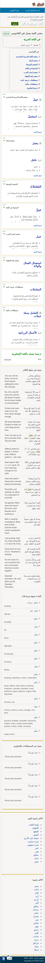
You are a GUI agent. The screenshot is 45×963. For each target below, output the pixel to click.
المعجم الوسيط (32, 64)
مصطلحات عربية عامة (29, 80)
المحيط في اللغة (31, 68)
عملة (36, 707)
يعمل (36, 611)
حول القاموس (14, 10)
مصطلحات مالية (31, 84)
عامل (36, 603)
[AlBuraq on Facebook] (3, 960)
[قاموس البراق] (38, 4)
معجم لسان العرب (31, 72)
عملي (36, 619)
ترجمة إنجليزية (32, 88)
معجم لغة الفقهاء (31, 76)
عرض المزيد (37, 132)
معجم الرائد (33, 61)
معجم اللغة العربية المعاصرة (27, 57)
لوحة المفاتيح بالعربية (32, 10)
